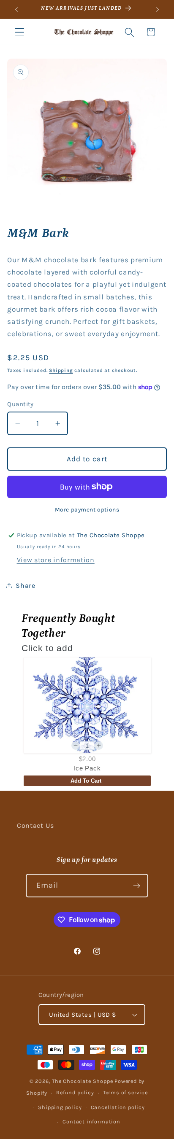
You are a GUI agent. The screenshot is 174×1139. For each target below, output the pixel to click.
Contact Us (35, 825)
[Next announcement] (157, 9)
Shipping (61, 370)
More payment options (87, 509)
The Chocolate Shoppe (82, 1081)
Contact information (91, 1121)
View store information (56, 560)
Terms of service (125, 1092)
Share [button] (25, 586)
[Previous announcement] (16, 9)
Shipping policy (60, 1107)
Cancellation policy (118, 1107)
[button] (19, 32)
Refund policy (75, 1092)
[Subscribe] (137, 885)
